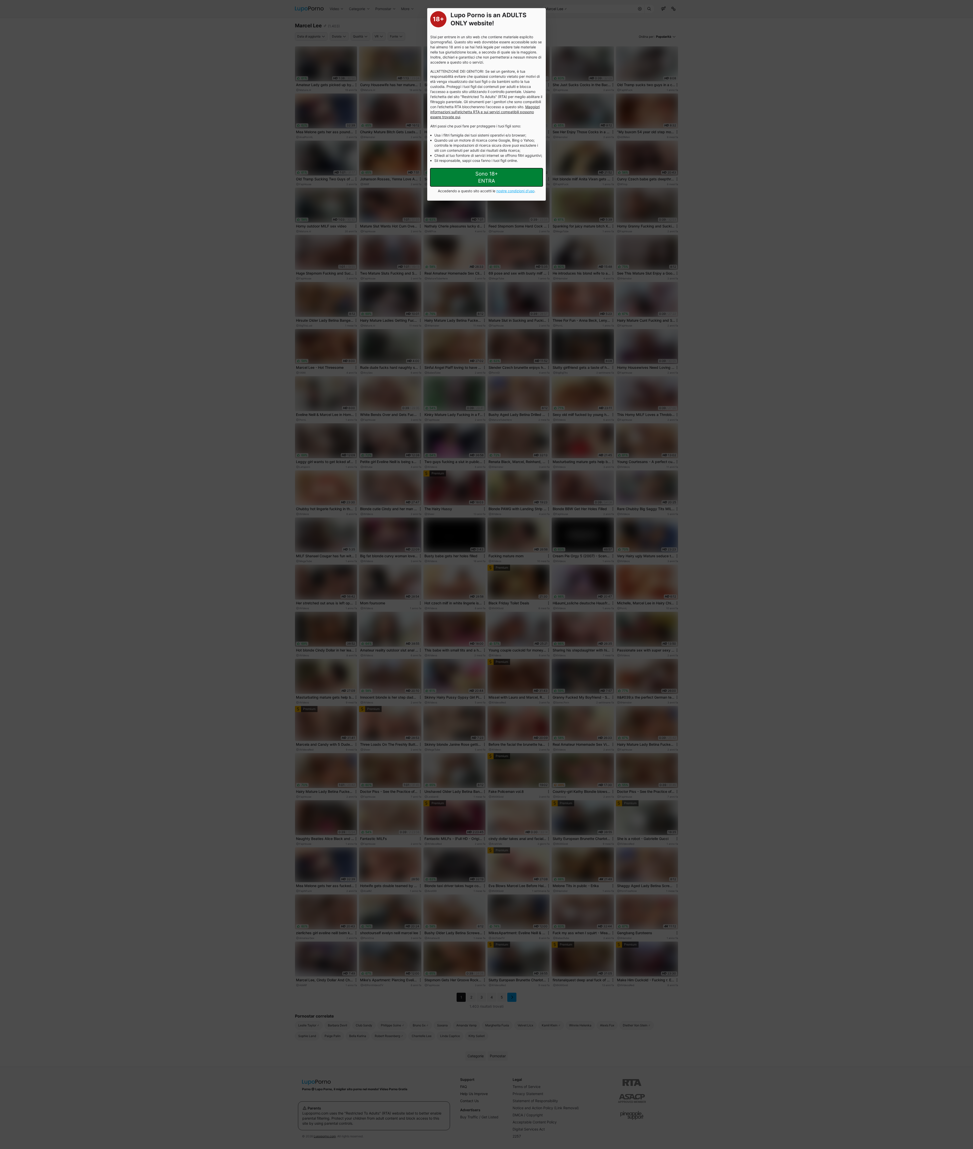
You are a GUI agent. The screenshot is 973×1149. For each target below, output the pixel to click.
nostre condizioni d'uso (515, 191)
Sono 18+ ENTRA (486, 177)
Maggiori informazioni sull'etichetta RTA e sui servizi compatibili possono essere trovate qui (485, 112)
